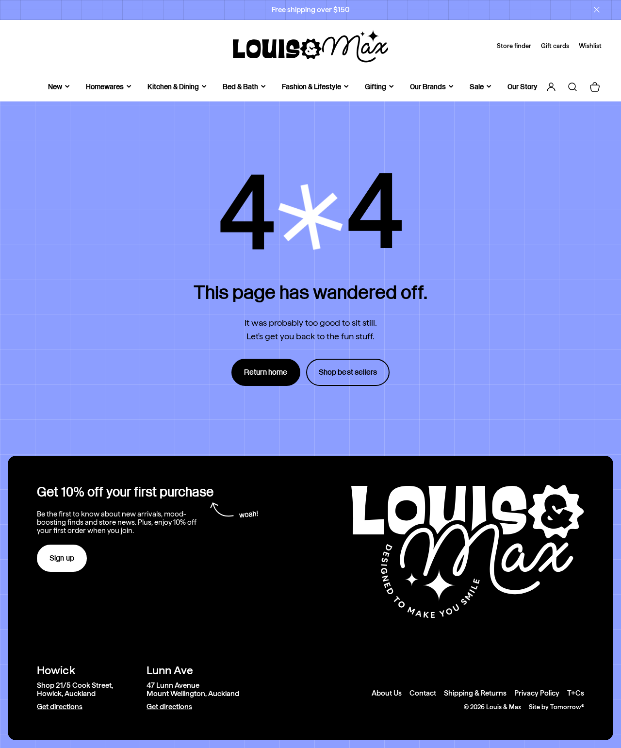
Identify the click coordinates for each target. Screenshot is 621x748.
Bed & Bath (240, 86)
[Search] (572, 87)
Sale (477, 86)
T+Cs (575, 693)
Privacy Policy (536, 693)
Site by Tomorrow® (556, 707)
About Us (387, 693)
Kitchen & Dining (173, 86)
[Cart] (595, 87)
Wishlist (590, 46)
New (55, 86)
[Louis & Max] (310, 46)
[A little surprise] (310, 217)
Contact (422, 693)
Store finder (514, 46)
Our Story (522, 86)
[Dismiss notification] (597, 10)
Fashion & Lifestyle (311, 86)
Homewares (105, 86)
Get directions (59, 707)
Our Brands (428, 86)
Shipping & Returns (475, 693)
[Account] (551, 87)
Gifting (375, 86)
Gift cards (555, 46)
